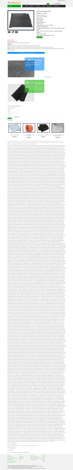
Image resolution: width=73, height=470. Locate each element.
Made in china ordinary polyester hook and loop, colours (38, 159)
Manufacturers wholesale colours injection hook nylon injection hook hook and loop (25, 340)
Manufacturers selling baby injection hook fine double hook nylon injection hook (38, 363)
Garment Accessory (15, 441)
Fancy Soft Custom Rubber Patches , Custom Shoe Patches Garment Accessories (38, 402)
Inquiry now (39, 37)
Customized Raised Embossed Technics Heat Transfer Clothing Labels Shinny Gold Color (37, 432)
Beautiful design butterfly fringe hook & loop (36, 218)
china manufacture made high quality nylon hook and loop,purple (46, 148)
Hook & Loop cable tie (11, 462)
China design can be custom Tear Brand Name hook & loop (31, 214)
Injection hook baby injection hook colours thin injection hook (19, 346)
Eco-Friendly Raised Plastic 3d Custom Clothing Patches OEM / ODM (47, 369)
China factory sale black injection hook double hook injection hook (40, 356)
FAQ (20, 459)
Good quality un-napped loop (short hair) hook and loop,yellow (29, 175)
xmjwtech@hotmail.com (37, 458)
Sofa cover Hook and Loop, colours (32, 145)
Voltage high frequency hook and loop (35, 178)
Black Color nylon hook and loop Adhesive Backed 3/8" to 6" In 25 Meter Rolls (27, 322)
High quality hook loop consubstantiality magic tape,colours (39, 164)
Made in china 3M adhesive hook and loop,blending (56, 195)
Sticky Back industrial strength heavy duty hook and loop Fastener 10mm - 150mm (48, 310)
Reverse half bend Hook (34, 437)
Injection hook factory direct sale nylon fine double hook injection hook (29, 365)
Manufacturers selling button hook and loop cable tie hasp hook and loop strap (47, 230)
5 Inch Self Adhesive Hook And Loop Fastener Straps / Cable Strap (22, 329)
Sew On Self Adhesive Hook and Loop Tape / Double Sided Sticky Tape (33, 327)
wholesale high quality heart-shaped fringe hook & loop (20, 218)
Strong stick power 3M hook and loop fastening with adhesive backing (44, 267)
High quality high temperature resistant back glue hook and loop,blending (48, 194)
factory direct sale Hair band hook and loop (37, 217)
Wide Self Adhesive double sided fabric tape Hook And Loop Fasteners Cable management (49, 276)
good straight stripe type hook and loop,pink (47, 207)
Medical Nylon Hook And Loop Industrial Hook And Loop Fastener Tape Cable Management (23, 296)
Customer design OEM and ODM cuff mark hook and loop (40, 215)
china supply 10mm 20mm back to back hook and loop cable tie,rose (30, 168)
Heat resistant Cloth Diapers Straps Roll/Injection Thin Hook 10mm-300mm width (46, 251)
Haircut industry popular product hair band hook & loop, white (49, 220)
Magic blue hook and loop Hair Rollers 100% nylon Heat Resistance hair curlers (34, 412)
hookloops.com (26, 452)
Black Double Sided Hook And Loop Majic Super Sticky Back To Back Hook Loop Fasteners (28, 273)
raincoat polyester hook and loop (49, 161)
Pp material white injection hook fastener (50, 349)
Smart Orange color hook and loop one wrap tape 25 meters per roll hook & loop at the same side (26, 271)
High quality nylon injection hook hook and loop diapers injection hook (48, 355)
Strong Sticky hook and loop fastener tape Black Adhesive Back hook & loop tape (24, 323)
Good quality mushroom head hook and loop (53, 169)
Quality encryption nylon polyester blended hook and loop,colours (20, 155)
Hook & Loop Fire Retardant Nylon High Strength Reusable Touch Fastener (32, 261)
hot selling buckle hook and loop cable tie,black (52, 208)
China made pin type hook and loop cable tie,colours (52, 201)
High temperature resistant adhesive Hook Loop (57, 437)
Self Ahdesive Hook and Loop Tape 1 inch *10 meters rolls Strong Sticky (38, 313)
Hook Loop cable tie (60, 438)
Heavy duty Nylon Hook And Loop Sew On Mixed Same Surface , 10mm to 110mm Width (41, 299)
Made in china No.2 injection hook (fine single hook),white (42, 182)
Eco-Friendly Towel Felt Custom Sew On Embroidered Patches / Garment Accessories (31, 372)
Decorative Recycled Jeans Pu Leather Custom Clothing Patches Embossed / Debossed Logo (45, 391)
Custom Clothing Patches (22, 441)
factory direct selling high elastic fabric (43, 225)
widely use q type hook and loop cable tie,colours (19, 207)
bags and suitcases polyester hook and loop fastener (35, 161)
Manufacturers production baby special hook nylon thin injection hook (25, 358)
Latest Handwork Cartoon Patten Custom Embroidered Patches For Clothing (38, 421)
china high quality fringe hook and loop (23, 217)
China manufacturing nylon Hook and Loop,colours (47, 145)
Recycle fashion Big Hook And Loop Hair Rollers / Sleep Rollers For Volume (36, 280)
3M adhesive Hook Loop (23, 438)
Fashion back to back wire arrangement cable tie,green (45, 202)
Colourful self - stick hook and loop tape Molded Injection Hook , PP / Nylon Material (26, 307)
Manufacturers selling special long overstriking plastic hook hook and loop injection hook (39, 332)
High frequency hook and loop (24, 178)
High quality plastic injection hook (19, 363)
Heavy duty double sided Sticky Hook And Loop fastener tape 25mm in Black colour (35, 316)
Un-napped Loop (50, 435)
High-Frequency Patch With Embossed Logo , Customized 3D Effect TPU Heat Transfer (38, 395)
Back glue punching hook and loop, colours (27, 198)
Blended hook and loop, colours (37, 158)
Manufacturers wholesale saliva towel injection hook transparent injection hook (19, 353)
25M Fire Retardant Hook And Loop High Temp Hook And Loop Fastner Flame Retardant (26, 263)
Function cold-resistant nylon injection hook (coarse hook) (38, 188)
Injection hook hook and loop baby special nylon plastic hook (32, 352)
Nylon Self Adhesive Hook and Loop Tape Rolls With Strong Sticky (31, 330)
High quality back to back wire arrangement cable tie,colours (27, 202)
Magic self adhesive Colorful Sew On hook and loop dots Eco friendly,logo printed (40, 231)
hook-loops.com (21, 452)
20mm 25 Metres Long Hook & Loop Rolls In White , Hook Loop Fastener (45, 312)
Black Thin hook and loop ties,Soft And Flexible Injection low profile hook (41, 248)
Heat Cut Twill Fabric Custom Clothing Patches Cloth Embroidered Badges (40, 408)
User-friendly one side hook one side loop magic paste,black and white (33, 162)
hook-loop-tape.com (16, 452)
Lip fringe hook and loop (54, 215)
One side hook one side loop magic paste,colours (52, 162)
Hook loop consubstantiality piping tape (23, 164)
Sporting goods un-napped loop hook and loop (55, 174)
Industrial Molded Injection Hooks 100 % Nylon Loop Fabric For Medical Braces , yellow (36, 284)
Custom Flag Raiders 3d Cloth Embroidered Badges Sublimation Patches (18, 391)
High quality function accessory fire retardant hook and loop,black (28, 181)
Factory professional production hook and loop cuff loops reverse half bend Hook (36, 333)
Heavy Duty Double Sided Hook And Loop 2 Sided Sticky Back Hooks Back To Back (47, 277)
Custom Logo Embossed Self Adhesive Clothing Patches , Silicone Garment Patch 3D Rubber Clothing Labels (36, 385)
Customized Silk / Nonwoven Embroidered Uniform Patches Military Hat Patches (28, 389)
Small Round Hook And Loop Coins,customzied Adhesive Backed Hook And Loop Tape (33, 234)
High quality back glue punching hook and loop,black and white (44, 198)
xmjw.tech (10, 452)
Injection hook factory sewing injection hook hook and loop (25, 336)
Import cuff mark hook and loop (46, 214)
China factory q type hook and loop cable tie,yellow (29, 205)
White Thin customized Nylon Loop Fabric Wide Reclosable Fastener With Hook (49, 290)
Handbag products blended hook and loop (32, 210)
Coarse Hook (28, 437)
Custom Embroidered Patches (31, 441)
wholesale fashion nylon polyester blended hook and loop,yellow (41, 155)
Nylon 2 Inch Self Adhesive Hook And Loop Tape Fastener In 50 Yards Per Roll (25, 306)
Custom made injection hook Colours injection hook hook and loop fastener (32, 342)
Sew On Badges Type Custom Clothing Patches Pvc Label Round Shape (50, 405)
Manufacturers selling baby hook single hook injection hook (42, 353)
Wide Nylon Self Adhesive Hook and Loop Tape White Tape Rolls (43, 329)
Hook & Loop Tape (10, 456)
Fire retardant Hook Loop (16, 437)
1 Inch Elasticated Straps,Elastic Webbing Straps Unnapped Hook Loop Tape (53, 244)
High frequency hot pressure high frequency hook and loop (25, 179)
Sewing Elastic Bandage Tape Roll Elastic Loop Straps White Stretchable (28, 244)
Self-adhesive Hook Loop (28, 434)
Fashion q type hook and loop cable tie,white (56, 204)
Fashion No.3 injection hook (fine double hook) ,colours (34, 185)
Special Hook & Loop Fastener (12, 458)
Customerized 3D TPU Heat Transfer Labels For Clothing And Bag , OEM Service (39, 428)
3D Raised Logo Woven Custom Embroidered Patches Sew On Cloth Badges (41, 419)
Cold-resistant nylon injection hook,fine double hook (51, 185)
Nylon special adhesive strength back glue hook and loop (46, 192)
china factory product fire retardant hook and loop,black (47, 181)
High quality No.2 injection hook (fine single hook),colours (23, 182)
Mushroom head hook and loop (41, 169)
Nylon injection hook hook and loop (15, 343)
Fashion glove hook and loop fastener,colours (54, 159)
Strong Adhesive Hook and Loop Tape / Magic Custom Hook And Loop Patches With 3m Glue (49, 266)
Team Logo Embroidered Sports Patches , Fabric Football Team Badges (45, 425)
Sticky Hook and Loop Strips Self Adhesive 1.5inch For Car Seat (27, 326)
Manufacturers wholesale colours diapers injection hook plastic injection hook (50, 340)
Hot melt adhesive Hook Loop (43, 438)
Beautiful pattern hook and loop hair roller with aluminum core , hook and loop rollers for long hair (38, 411)
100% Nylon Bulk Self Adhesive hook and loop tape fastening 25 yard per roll (35, 319)
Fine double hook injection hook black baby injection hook (50, 365)
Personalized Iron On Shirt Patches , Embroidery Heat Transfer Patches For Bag (26, 405)
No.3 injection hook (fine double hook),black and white (16, 185)
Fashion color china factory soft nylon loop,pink (43, 224)
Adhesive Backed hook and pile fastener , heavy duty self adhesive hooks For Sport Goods (31, 320)
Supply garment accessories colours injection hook (48, 343)
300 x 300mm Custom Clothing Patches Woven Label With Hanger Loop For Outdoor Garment (39, 382)
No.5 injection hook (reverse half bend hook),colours (55, 188)
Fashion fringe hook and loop (48, 217)
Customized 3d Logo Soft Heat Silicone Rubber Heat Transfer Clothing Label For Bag (29, 373)
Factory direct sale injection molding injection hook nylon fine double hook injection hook (38, 366)
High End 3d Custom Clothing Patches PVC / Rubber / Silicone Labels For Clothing (51, 399)
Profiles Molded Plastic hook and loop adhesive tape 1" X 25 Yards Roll (32, 250)
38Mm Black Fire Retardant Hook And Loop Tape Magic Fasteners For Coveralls (39, 260)
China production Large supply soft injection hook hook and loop (37, 362)
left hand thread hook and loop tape (38, 208)
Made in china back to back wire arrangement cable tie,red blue (27, 204)
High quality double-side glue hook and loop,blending (15, 197)
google (43, 459)
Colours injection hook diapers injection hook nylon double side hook (34, 345)
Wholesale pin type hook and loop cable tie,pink (36, 201)
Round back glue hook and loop (60, 198)
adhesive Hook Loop (41, 434)
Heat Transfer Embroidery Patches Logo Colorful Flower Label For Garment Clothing (23, 424)
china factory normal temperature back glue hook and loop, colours (25, 192)
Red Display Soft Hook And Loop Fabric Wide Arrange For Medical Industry (33, 287)
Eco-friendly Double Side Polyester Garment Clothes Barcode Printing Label (52, 378)
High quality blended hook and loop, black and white (53, 149)
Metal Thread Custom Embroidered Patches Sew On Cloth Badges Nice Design (30, 422)
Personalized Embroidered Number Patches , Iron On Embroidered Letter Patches (50, 424)
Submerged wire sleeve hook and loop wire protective (27, 228)
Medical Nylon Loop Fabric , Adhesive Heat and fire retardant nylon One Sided (25, 289)
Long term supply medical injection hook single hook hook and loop (25, 369)
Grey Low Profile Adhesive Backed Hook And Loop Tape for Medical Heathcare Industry (26, 256)
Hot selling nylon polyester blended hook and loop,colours (21, 151)
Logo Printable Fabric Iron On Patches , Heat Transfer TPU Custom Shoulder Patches (23, 399)
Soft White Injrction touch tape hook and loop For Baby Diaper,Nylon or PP (31, 254)
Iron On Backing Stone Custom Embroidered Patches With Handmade (47, 418)
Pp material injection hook (30, 184)
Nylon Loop (12, 8)
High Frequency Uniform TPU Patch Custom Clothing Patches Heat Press (53, 389)
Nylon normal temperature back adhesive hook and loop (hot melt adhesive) (35, 191)
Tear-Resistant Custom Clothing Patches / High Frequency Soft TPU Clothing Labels (47, 375)
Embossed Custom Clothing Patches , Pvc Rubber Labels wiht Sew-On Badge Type (34, 386)
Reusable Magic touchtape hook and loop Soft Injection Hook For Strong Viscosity (50, 257)
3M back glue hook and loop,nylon (41, 195)
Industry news (21, 458)
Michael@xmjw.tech (63, 0)
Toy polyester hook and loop (58, 161)
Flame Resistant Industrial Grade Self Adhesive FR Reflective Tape (21, 264)
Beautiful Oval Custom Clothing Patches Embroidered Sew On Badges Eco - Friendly (40, 409)
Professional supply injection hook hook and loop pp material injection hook (32, 350)
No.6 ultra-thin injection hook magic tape (19, 184)
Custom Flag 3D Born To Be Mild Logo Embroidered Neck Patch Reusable (33, 414)
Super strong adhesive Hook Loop (44, 437)
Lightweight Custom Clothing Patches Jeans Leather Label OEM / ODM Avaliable (31, 404)
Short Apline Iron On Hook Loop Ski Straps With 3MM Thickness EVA (33, 283)
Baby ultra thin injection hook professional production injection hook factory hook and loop (35, 368)
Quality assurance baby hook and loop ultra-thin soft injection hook (24, 335)
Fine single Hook (48, 434)
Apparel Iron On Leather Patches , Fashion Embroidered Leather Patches (41, 392)
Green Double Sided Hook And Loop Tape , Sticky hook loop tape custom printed (29, 274)
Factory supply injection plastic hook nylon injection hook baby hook (46, 335)
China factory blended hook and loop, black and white (39, 151)
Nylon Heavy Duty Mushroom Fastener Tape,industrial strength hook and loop (45, 240)
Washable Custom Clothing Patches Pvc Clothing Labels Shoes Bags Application (47, 401)
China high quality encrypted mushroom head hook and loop (27, 171)
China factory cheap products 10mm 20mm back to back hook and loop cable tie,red (22, 169)
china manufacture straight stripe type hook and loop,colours (23, 208)
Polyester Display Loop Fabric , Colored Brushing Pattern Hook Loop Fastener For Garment (22, 290)
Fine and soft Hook (44, 435)
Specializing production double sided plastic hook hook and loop (54, 350)
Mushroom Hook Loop (36, 435)
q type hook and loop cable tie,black (43, 204)
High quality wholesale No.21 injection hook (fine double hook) (35, 187)
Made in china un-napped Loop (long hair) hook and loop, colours (36, 174)
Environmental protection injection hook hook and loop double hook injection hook (33, 359)
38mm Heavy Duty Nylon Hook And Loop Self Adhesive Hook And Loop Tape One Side (30, 303)
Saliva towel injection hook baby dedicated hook (15, 352)
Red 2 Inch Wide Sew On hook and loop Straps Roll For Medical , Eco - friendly (37, 293)
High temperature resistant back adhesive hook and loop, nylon (27, 194)
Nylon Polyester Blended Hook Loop (57, 434)
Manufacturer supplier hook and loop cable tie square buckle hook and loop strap (22, 230)
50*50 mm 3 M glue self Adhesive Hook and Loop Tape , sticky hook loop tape (20, 267)
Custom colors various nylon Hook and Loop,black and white (24, 146)
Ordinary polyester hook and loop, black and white (21, 159)
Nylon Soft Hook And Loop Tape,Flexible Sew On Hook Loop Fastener (21, 251)
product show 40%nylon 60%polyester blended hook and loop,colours (21, 158)
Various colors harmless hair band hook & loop (26, 221)
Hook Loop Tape (20, 434)
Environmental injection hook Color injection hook (43, 336)
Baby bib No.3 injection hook (21, 210)
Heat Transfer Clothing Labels (41, 441)
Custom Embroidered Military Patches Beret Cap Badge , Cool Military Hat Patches (20, 401)
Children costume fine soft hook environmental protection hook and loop (51, 210)
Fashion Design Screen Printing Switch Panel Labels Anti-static (30, 398)
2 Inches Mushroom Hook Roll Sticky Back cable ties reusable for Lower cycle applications (24, 238)
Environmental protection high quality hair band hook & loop (43, 221)
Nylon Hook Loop (35, 434)
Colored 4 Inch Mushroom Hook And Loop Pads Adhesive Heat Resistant (39, 241)
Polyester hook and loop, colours (47, 158)
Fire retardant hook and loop (54, 179)
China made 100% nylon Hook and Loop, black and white (44, 146)
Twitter (43, 458)
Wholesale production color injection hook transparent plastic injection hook (33, 339)
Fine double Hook (23, 437)
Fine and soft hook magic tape (37, 172)
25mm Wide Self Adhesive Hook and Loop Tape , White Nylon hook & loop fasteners (35, 317)
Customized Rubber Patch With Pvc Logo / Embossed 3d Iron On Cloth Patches (47, 379)
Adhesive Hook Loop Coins (52, 438)
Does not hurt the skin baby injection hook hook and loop (46, 358)
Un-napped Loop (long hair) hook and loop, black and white (52, 172)
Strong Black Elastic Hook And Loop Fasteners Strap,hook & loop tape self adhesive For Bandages (45, 247)
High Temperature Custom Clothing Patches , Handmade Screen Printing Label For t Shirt (41, 381)
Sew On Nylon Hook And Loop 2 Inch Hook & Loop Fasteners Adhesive (50, 296)
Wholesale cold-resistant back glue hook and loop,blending (27, 195)
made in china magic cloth (33, 225)
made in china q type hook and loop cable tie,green (46, 205)
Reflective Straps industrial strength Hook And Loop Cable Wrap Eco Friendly (30, 294)
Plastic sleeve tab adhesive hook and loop (53, 227)
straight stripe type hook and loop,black (34, 207)
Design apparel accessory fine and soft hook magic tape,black (22, 172)
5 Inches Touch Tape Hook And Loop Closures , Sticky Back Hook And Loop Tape (50, 323)
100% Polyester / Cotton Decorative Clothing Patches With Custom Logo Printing (34, 388)
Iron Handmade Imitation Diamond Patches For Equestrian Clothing (25, 418)
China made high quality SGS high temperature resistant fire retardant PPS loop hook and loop (32, 227)
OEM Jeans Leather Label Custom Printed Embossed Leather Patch (33, 396)
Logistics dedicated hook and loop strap (46, 211)
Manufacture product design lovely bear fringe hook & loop (53, 218)
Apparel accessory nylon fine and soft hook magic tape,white (46, 171)
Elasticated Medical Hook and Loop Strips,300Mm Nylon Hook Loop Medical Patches (38, 253)
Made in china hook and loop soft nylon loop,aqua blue (27, 224)
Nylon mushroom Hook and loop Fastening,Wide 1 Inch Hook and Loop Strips (19, 240)
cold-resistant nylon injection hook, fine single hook (57, 184)
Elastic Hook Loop (56, 435)
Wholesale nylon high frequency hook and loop (42, 179)
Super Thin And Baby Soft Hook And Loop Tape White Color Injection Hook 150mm (23, 257)
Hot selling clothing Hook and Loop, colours (38, 149)
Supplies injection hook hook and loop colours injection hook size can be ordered (42, 346)
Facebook (43, 456)
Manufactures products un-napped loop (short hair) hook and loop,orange (51, 175)
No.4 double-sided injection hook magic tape (41, 184)
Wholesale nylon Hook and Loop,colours (24, 149)
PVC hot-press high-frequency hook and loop (49, 178)
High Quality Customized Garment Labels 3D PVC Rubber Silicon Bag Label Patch (20, 379)
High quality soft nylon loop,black (43, 134)
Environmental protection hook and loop (19, 148)
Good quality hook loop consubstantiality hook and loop (23, 165)
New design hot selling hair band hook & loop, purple (30, 220)
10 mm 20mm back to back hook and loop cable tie (40, 165)
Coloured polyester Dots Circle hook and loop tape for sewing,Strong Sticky (33, 233)
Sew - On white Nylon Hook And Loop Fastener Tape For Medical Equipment (36, 300)
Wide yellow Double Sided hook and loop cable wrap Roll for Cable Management (20, 277)
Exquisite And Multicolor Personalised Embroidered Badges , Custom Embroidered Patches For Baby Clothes (32, 415)
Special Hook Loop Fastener (55, 432)
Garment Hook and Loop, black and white (20, 145)
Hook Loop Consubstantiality (19, 435)
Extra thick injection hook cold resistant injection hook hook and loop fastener (31, 349)
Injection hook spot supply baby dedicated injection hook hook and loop (54, 352)
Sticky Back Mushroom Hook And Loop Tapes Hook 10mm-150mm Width (51, 238)
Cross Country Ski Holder (49, 283)
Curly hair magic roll (14, 217)
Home (8, 8)
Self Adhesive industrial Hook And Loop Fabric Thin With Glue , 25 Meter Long (36, 286)
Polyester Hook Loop (10, 435)
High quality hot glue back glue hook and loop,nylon (50, 197)
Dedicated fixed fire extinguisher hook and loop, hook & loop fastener (29, 211)
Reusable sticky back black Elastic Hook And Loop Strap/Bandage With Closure (37, 243)
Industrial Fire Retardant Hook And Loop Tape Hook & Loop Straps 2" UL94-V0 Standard (47, 264)
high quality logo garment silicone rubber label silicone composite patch (28, 378)
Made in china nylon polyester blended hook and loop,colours (49, 152)
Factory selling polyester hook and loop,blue (14, 162)
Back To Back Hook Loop (28, 435)
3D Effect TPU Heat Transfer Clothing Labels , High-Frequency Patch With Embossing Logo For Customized (35, 431)
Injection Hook (15, 434)
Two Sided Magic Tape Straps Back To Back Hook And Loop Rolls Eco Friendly (22, 276)
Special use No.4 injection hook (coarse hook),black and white (55, 187)
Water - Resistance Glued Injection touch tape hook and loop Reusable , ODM (28, 309)
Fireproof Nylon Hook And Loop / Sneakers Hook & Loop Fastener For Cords (42, 297)
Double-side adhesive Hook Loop (32, 438)
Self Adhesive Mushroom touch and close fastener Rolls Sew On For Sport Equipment (24, 237)
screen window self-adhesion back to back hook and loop (21, 215)
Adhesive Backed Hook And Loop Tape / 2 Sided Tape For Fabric (52, 330)
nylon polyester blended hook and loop (55, 151)
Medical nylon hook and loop (31, 148)
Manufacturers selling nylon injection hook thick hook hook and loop (26, 355)
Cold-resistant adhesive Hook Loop (13, 438)
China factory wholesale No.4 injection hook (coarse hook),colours (17, 188)
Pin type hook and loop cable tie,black (22, 201)
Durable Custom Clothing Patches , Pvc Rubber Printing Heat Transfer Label (22, 375)
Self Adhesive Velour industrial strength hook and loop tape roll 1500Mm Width (50, 289)
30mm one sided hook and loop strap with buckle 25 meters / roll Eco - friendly (30, 270)
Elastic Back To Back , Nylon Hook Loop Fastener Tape (47, 326)
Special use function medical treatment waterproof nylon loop (18, 225)
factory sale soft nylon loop (14, 134)
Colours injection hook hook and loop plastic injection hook (30, 343)
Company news (21, 456)
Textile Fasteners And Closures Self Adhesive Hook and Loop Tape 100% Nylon (22, 310)
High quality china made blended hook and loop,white (30, 152)
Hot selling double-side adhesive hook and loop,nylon (33, 197)
